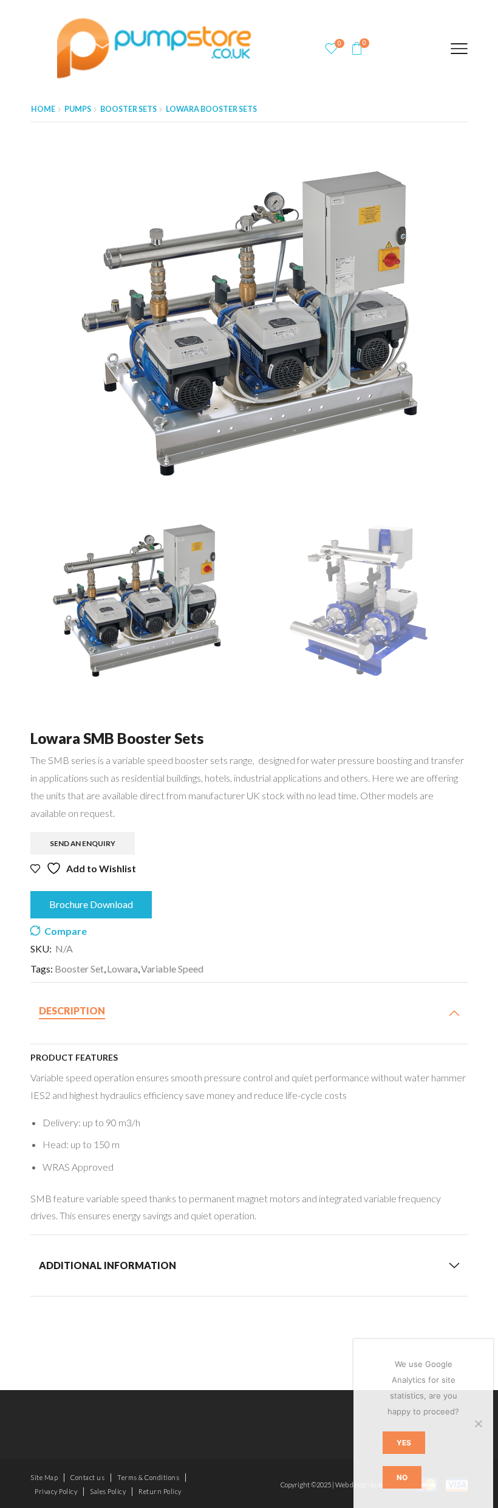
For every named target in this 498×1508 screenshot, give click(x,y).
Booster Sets (128, 109)
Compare (65, 931)
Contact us (87, 1477)
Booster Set (79, 968)
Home (43, 109)
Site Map (44, 1477)
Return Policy (160, 1491)
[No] (478, 1423)
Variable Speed (172, 968)
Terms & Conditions (148, 1477)
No (402, 1477)
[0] (331, 49)
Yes (404, 1442)
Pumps (77, 109)
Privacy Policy (56, 1491)
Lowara (122, 968)
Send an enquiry (82, 843)
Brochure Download (91, 904)
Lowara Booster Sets (211, 109)
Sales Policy (108, 1491)
